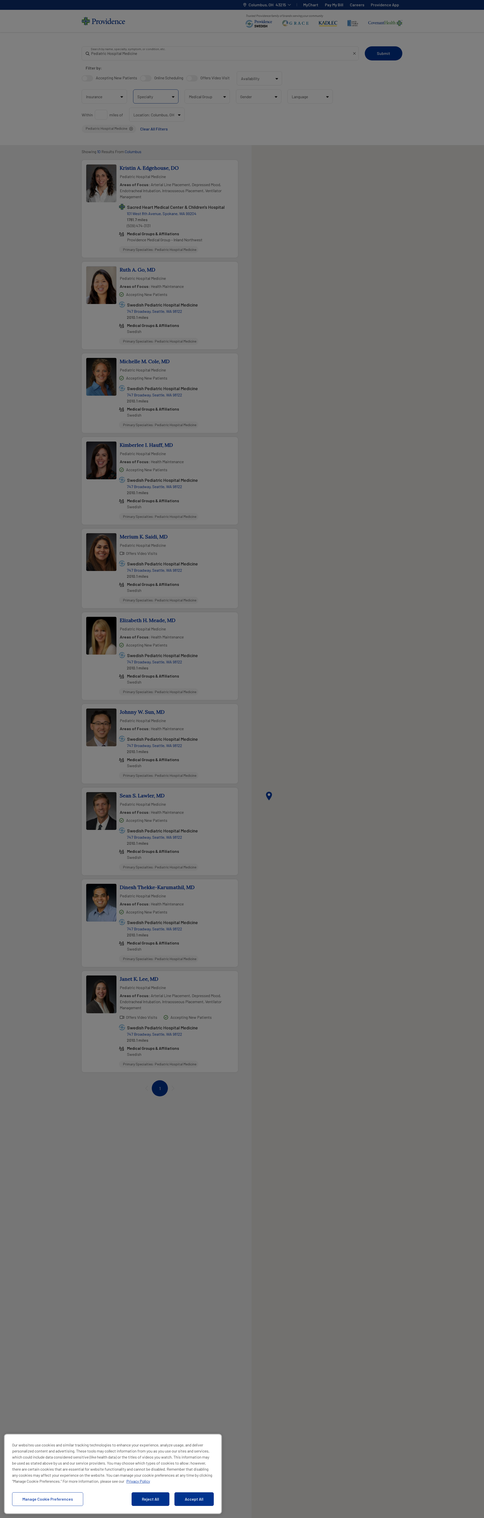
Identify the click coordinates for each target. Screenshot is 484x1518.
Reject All (150, 1499)
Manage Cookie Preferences (47, 1499)
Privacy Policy (138, 1481)
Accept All (194, 1499)
